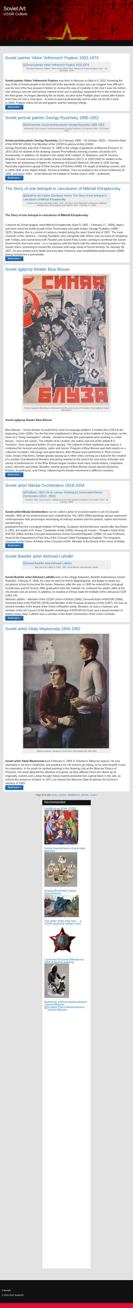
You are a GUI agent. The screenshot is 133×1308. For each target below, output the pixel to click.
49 (71, 795)
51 (76, 795)
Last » (94, 795)
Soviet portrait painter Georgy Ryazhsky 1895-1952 (52, 117)
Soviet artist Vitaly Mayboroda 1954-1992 (42, 628)
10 (60, 795)
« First (53, 795)
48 (69, 795)
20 (62, 795)
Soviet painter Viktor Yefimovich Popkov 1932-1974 (52, 57)
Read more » (14, 107)
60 (82, 795)
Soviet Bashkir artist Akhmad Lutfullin (39, 556)
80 (87, 795)
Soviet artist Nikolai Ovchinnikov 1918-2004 (44, 485)
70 (85, 795)
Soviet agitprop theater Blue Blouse (37, 269)
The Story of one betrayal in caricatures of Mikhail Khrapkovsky (63, 188)
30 (65, 795)
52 (78, 795)
